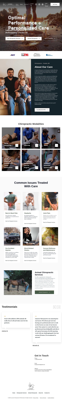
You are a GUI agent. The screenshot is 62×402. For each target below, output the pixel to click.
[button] (26, 4)
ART (40, 77)
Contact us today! (38, 104)
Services (26, 4)
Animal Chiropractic (32, 392)
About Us (41, 392)
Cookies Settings (51, 397)
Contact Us (32, 4)
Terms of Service (43, 397)
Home (17, 4)
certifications (48, 76)
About (21, 4)
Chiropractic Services (22, 392)
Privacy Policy (35, 397)
